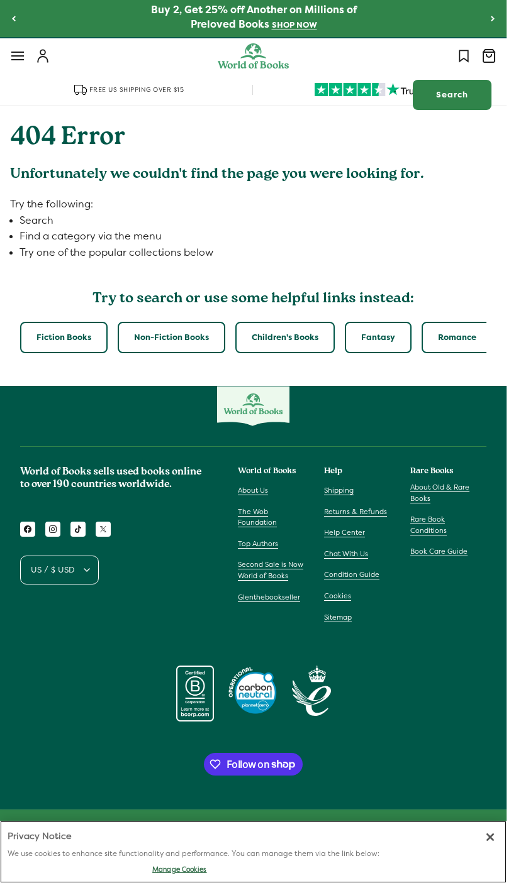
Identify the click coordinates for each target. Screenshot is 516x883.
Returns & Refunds (355, 511)
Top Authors (258, 543)
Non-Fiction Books (171, 337)
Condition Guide (351, 574)
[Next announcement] (493, 18)
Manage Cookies (179, 869)
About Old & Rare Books (439, 492)
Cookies (337, 596)
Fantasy (378, 337)
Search (452, 94)
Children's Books (285, 337)
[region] (253, 852)
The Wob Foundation (257, 517)
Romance (457, 337)
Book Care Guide (439, 551)
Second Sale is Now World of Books (270, 570)
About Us (253, 490)
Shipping (339, 490)
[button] (17, 55)
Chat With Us (346, 553)
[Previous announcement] (14, 18)
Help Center (344, 532)
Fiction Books (63, 337)
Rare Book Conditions (428, 524)
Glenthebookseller (269, 597)
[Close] (490, 837)
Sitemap (338, 617)
